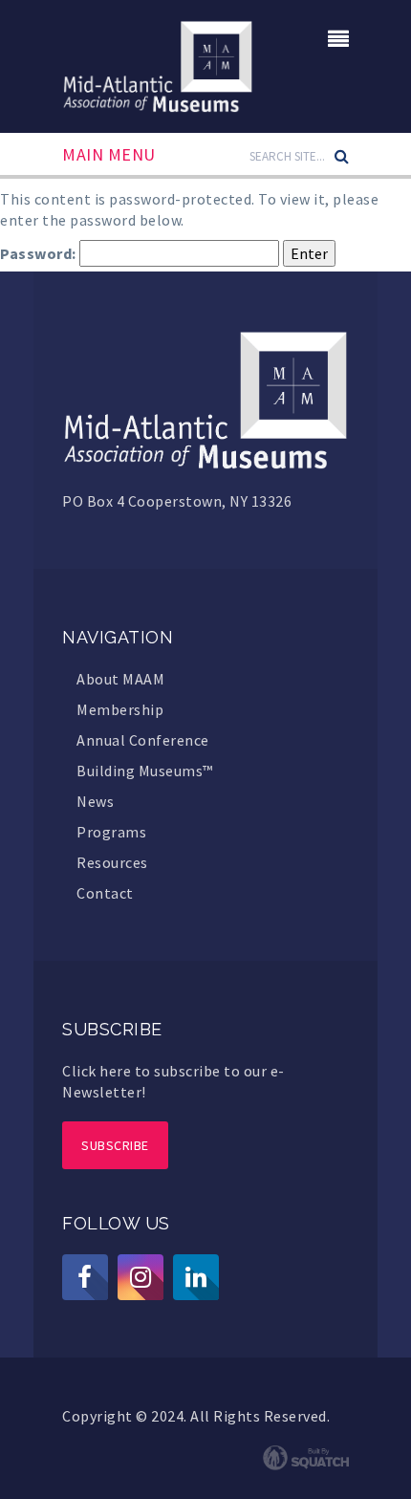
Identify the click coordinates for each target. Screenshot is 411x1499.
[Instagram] (140, 1277)
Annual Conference (142, 740)
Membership (119, 709)
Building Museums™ (144, 770)
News (95, 801)
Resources (112, 862)
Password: (39, 253)
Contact (105, 892)
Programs (111, 831)
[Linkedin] (196, 1277)
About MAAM (120, 678)
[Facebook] (85, 1277)
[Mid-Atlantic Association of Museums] (157, 64)
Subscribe (115, 1145)
